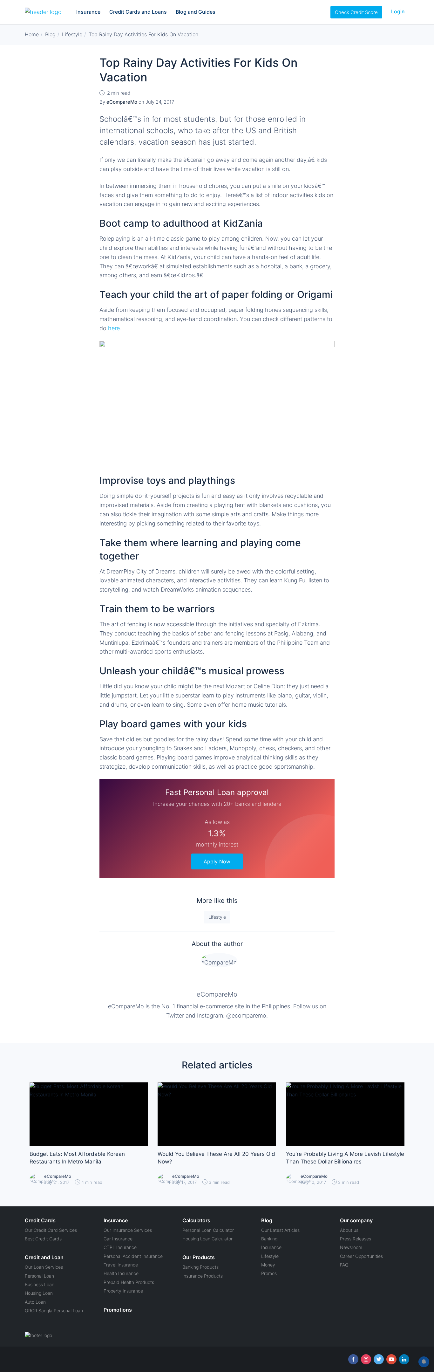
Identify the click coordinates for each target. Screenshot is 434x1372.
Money (268, 1264)
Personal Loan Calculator (208, 1230)
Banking (269, 1238)
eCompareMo (217, 994)
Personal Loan (39, 1276)
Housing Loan (39, 1293)
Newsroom (351, 1247)
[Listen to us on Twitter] (379, 1359)
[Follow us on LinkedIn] (404, 1359)
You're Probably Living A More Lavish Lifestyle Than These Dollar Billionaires (345, 1158)
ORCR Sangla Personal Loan (54, 1310)
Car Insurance (118, 1238)
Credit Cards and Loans (138, 12)
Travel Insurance (121, 1264)
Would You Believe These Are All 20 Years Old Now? (216, 1158)
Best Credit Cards (43, 1238)
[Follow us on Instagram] (366, 1359)
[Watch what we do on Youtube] (391, 1359)
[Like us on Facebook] (353, 1359)
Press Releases (355, 1238)
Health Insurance (121, 1273)
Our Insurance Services (128, 1230)
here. (114, 328)
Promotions (118, 1310)
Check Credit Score (356, 12)
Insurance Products (202, 1276)
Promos (269, 1273)
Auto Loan (35, 1302)
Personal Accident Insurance (133, 1256)
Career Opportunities (361, 1256)
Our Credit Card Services (51, 1230)
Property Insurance (123, 1290)
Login (398, 11)
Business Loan (39, 1284)
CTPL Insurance (120, 1247)
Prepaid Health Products (129, 1282)
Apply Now (217, 861)
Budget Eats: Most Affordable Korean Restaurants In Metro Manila (77, 1158)
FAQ (344, 1264)
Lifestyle (217, 917)
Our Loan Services (44, 1267)
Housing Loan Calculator (207, 1238)
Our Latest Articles (280, 1230)
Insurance (88, 12)
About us (349, 1230)
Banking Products (200, 1267)
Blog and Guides (195, 12)
